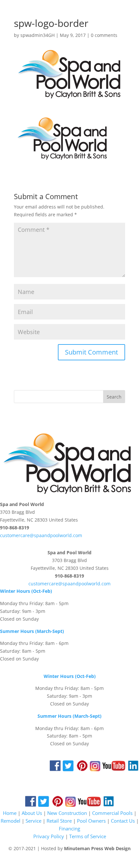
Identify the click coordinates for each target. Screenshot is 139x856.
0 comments (104, 35)
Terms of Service (87, 836)
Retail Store (59, 820)
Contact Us (123, 820)
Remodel (10, 820)
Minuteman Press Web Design (97, 848)
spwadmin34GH (37, 35)
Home (9, 813)
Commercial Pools (112, 813)
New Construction (67, 813)
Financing (69, 828)
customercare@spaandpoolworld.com (41, 535)
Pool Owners (91, 820)
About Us (32, 813)
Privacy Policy (48, 836)
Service (33, 820)
